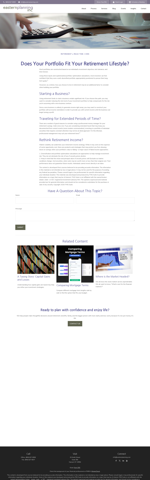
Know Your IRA (102, 2)
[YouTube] (126, 460)
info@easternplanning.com (29, 2)
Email (78, 195)
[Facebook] (116, 460)
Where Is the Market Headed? (112, 276)
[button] (84, 9)
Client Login (119, 2)
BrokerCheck (96, 471)
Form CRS (77, 468)
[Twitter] (119, 460)
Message (18, 209)
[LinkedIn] (123, 460)
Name (17, 195)
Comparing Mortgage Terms (72, 285)
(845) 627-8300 (11, 2)
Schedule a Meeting (138, 2)
